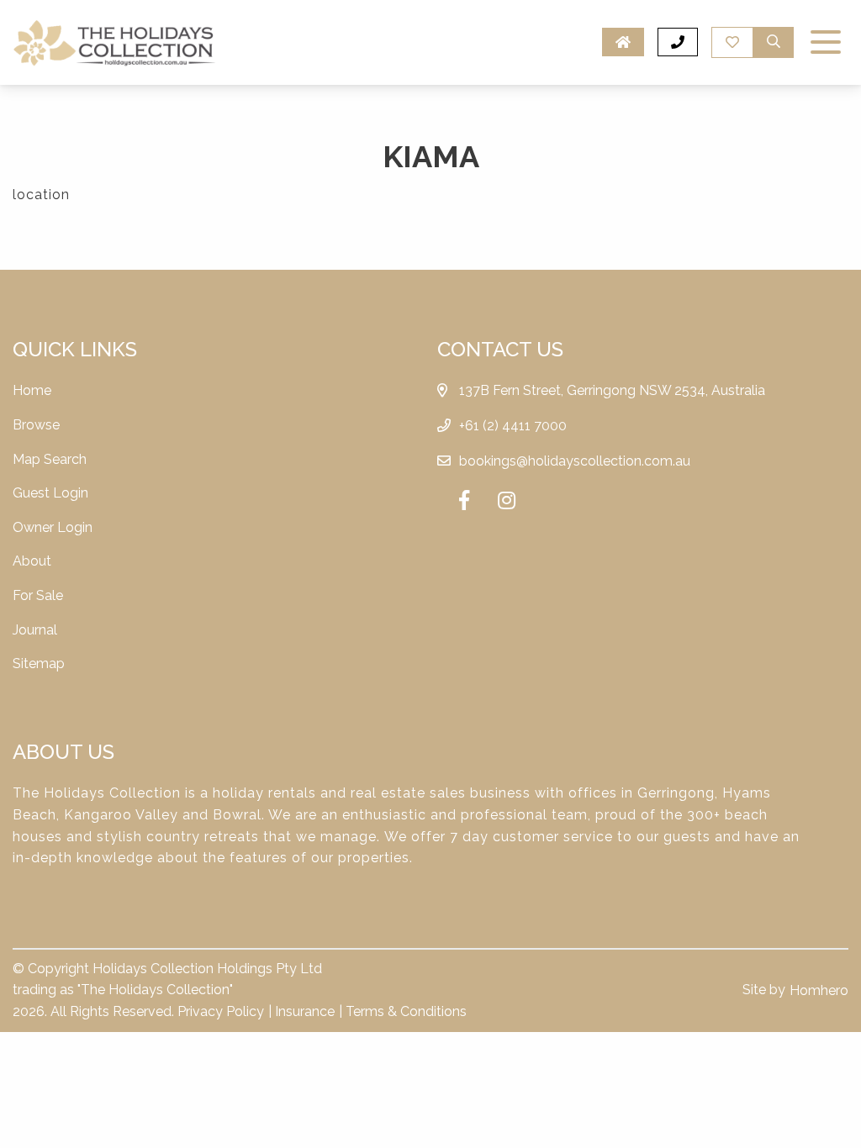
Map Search (50, 459)
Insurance (305, 1011)
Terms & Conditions (406, 1011)
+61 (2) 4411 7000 (513, 426)
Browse (36, 425)
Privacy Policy (220, 1011)
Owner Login (52, 527)
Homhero (819, 990)
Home (32, 390)
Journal (35, 630)
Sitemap (39, 663)
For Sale (38, 595)
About (32, 561)
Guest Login (50, 493)
